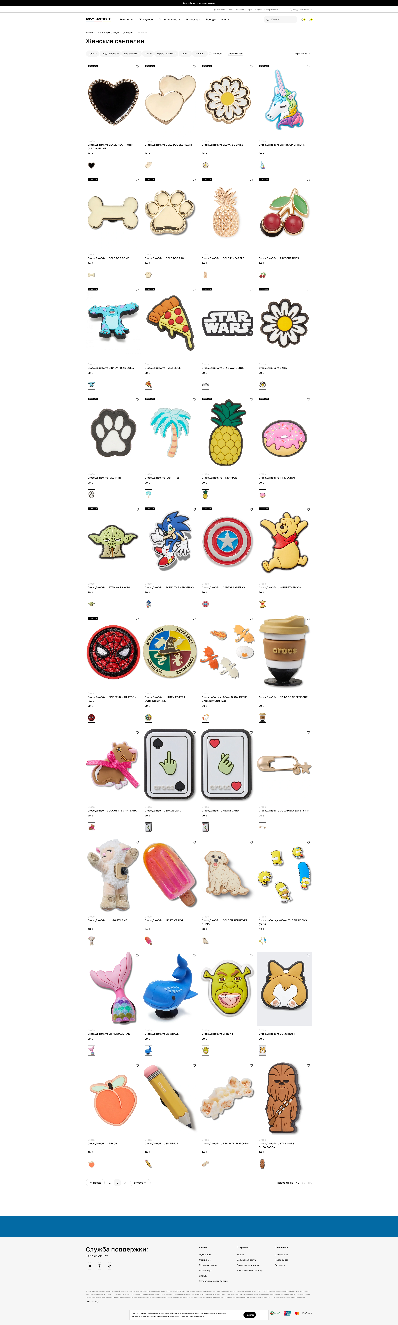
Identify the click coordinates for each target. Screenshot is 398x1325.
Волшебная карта (244, 9)
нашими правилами (195, 1316)
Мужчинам (127, 19)
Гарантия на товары (248, 1265)
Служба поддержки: (117, 1249)
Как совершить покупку (250, 1270)
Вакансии (280, 1265)
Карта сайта (281, 1259)
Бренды (211, 19)
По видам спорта (169, 19)
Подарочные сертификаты (267, 9)
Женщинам (146, 19)
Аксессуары (192, 19)
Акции (225, 19)
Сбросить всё (235, 53)
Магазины (221, 9)
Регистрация (306, 9)
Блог (231, 9)
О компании (281, 1254)
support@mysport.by (97, 1255)
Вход (295, 9)
